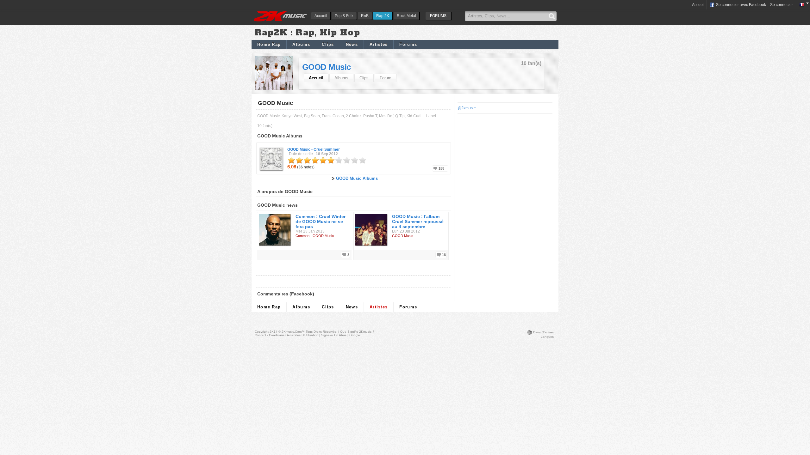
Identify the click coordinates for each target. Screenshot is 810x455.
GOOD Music (326, 67)
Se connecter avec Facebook (740, 5)
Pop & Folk (344, 16)
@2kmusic (467, 108)
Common (302, 236)
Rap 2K (382, 16)
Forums (408, 44)
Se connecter (781, 5)
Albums (301, 44)
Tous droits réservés (321, 331)
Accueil (321, 16)
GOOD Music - (313, 149)
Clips (328, 44)
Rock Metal (406, 16)
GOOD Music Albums (357, 178)
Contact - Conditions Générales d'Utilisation (286, 335)
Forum (385, 78)
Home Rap (269, 44)
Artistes (379, 44)
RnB (365, 16)
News (352, 44)
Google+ (355, 335)
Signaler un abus (333, 335)
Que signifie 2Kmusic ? (357, 331)
